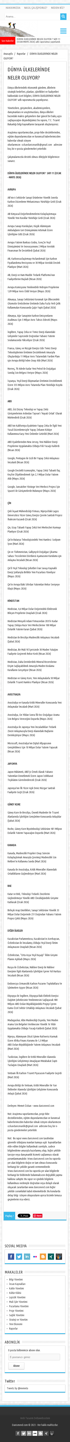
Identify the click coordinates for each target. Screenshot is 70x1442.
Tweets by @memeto (17, 1388)
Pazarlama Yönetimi (19, 1306)
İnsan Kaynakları (17, 1284)
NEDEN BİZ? (58, 7)
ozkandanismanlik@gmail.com (37, 144)
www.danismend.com (43, 1105)
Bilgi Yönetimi (16, 1279)
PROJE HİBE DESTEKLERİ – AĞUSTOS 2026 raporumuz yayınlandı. (42, 40)
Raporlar (13, 1328)
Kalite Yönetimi (16, 1288)
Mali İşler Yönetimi (18, 1301)
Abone (16, 1365)
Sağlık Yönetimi (16, 1315)
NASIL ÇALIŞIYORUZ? (35, 7)
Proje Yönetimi (16, 1310)
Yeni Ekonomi (15, 1324)
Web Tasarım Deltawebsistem (35, 1418)
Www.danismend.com (38, 1158)
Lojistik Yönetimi (17, 1297)
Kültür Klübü (15, 1292)
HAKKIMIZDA (13, 7)
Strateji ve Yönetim (18, 1319)
